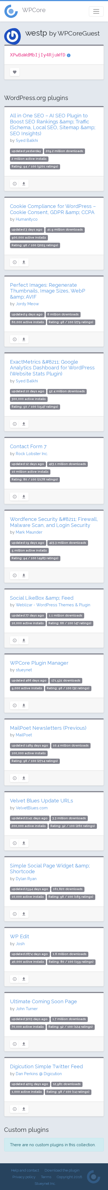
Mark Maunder (29, 532)
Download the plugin (62, 1170)
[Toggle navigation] (96, 11)
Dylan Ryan (26, 878)
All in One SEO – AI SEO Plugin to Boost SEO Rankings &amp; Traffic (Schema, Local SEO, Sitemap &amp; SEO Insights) (52, 124)
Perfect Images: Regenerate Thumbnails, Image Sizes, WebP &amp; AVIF (47, 291)
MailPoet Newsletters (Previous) (48, 728)
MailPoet (24, 734)
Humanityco (27, 219)
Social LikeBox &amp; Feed (41, 598)
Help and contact (25, 1170)
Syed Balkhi (27, 140)
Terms (46, 1177)
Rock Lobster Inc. (32, 453)
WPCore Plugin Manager (39, 663)
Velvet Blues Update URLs (41, 801)
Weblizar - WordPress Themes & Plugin (53, 604)
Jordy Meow (27, 303)
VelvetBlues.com (32, 807)
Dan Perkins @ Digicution (39, 1073)
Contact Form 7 (28, 446)
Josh (20, 943)
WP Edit (19, 936)
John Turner (27, 1008)
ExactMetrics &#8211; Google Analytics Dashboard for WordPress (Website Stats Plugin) (52, 368)
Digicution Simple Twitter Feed (46, 1066)
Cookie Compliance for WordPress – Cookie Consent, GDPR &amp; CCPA (53, 209)
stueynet (24, 669)
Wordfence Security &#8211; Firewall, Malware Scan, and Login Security (54, 522)
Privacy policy (23, 1177)
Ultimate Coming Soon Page (43, 1001)
